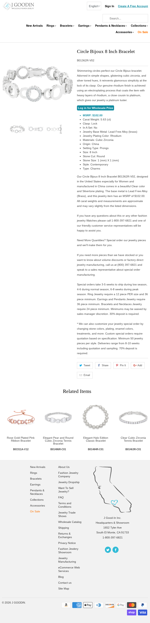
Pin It (123, 365)
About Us (64, 467)
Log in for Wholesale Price (95, 107)
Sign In (109, 6)
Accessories (124, 32)
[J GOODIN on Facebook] (115, 550)
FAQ (61, 497)
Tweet (87, 365)
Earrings (84, 25)
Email (87, 375)
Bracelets (66, 25)
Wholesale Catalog (69, 521)
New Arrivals (34, 25)
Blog (61, 576)
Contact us (64, 582)
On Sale (143, 32)
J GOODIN (18, 602)
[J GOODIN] (19, 5)
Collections (139, 25)
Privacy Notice (67, 542)
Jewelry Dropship (68, 482)
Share (105, 365)
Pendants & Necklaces (110, 25)
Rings (50, 25)
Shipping (63, 527)
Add (140, 365)
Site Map (63, 588)
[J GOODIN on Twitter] (108, 550)
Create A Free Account (133, 6)
